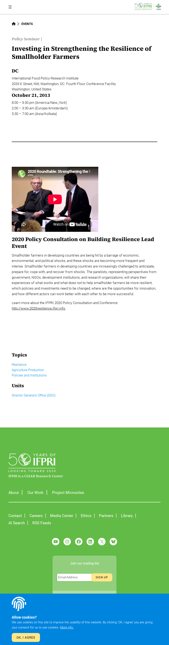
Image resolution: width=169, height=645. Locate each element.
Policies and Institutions (29, 375)
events (27, 24)
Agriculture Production (28, 370)
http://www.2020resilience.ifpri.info (38, 308)
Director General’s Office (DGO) (33, 395)
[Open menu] (10, 7)
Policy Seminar (26, 38)
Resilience (19, 365)
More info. (67, 627)
